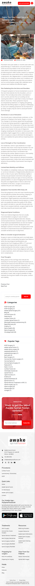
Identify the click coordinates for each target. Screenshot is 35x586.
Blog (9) (6, 312)
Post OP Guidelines (7, 556)
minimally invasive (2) (10, 371)
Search (26, 296)
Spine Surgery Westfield (8, 544)
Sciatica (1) (7, 326)
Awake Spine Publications (25, 534)
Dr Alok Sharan (6, 490)
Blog (3, 573)
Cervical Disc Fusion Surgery (7, 532)
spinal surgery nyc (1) (10, 384)
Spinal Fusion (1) (9, 380)
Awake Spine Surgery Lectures (24, 537)
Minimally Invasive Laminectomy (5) (15, 322)
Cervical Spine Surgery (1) (12, 363)
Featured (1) (8, 365)
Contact (4, 495)
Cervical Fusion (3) (9, 314)
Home (3, 22)
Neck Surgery (5, 528)
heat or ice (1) (8, 367)
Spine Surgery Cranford (8, 541)
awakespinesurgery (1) (11, 353)
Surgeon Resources (23, 531)
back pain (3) (8, 355)
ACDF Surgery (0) (9, 307)
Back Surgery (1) (9, 357)
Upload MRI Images (23, 559)
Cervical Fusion (10, 22)
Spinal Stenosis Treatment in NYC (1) (15, 382)
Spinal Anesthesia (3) (10, 379)
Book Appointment (24, 3)
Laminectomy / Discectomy (9, 473)
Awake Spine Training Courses (24, 541)
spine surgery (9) (9, 386)
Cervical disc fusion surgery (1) (13, 359)
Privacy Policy (22, 580)
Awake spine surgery (7, 492)
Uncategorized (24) (10, 332)
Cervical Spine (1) (9, 361)
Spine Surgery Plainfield (8, 546)
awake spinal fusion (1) (11, 347)
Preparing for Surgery (8, 559)
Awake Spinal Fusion (7, 487)
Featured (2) (8, 316)
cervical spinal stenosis (8, 221)
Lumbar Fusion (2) (9, 318)
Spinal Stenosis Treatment (9, 535)
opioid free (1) (8, 373)
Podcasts (4, 570)
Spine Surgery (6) (9, 330)
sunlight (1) (7, 390)
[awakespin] (7, 3)
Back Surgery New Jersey (8, 538)
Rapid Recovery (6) (10, 324)
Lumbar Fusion (6, 470)
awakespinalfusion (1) (11, 351)
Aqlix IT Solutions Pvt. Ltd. (23, 583)
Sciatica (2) (7, 377)
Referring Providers (23, 528)
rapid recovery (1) (9, 375)
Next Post (4, 286)
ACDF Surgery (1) (9, 309)
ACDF (3, 476)
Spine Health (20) (9, 328)
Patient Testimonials (23, 556)
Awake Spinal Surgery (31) (12, 310)
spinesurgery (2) (9, 388)
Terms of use (13, 580)
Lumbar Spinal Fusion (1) (11, 320)
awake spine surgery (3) (11, 349)
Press (3, 567)
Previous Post (5, 284)
